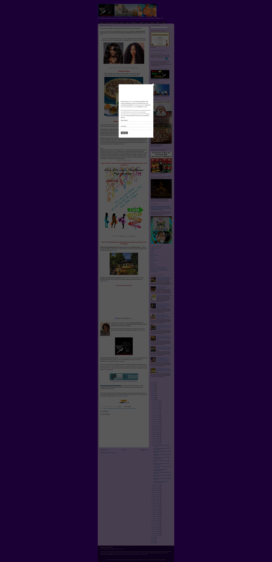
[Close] (153, 85)
